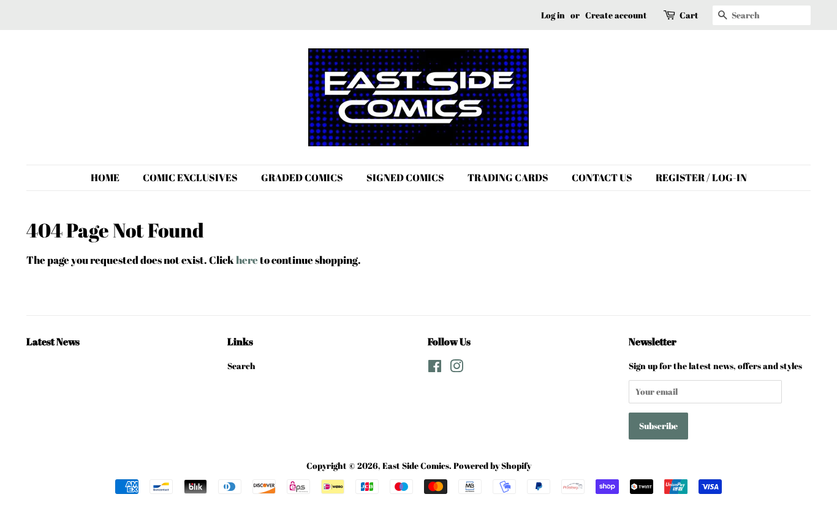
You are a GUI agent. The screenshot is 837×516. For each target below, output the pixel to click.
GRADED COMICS (302, 177)
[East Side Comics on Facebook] (435, 368)
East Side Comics (415, 465)
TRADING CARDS (508, 177)
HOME (105, 177)
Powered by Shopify (492, 465)
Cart (689, 15)
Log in (553, 15)
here (247, 260)
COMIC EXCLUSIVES (190, 177)
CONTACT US (602, 177)
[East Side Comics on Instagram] (456, 368)
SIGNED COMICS (405, 177)
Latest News (53, 341)
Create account (616, 15)
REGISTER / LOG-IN (701, 177)
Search (241, 366)
